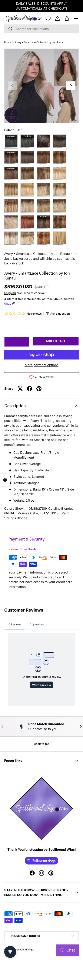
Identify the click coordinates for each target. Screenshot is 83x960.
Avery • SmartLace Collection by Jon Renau (39, 42)
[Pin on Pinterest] (39, 388)
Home (7, 42)
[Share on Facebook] (29, 388)
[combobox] (41, 28)
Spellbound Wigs (23, 949)
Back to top (41, 744)
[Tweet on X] (20, 388)
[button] (67, 18)
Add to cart (56, 341)
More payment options (42, 365)
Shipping (10, 293)
